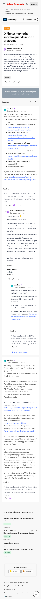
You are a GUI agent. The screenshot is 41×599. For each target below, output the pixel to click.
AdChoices (9, 596)
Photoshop (27, 9)
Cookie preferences (9, 589)
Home (6, 9)
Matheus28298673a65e (14, 48)
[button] (4, 5)
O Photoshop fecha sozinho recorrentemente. (18, 512)
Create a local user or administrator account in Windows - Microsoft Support (24, 316)
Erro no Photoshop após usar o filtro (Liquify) (18, 549)
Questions (7, 11)
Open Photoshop (30, 19)
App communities (16, 9)
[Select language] (27, 4)
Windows (7, 77)
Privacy (29, 586)
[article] (20, 157)
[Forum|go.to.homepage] (15, 4)
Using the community (10, 586)
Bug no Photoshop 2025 (11, 543)
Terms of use (21, 586)
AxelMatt (10, 109)
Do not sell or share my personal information (16, 593)
